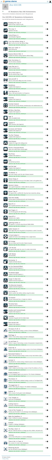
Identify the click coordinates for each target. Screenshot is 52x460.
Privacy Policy (5, 458)
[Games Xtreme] (10, 1)
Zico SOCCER (15, 5)
